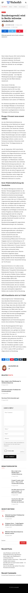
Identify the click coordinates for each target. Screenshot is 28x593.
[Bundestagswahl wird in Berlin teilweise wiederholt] (14, 42)
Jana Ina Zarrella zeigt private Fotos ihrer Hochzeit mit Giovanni (18, 500)
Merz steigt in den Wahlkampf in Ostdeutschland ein (17, 472)
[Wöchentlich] (14, 2)
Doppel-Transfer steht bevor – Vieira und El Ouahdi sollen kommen (18, 482)
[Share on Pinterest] (19, 31)
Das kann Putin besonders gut (10, 398)
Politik (3, 12)
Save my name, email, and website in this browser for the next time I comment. (14, 444)
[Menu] (3, 2)
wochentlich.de (13, 366)
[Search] (25, 2)
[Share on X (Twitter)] (12, 31)
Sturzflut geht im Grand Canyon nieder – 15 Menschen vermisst (18, 491)
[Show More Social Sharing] (24, 31)
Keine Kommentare (6, 27)
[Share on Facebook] (5, 31)
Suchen (3, 540)
